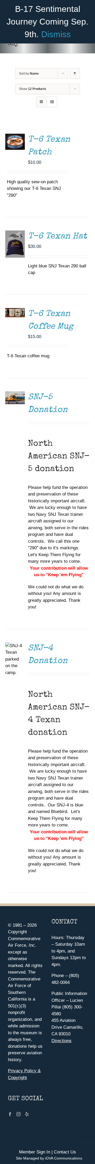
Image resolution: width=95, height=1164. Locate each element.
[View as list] (52, 102)
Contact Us (65, 1152)
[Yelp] (27, 1114)
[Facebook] (10, 1114)
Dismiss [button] (56, 34)
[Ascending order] (75, 73)
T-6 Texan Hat (57, 236)
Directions (61, 1040)
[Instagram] (18, 1114)
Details (16, 137)
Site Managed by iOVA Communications (49, 1158)
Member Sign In (34, 1152)
